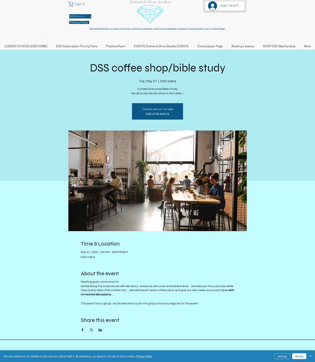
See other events (157, 113)
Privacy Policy (144, 356)
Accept (299, 356)
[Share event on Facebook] (82, 329)
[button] (78, 4)
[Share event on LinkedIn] (100, 329)
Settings (282, 356)
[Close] (310, 356)
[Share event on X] (91, 329)
